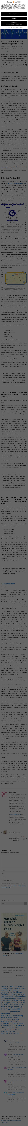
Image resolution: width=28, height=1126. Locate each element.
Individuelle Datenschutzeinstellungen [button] (14, 23)
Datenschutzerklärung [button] (15, 27)
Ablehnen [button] (14, 18)
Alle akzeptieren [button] (14, 14)
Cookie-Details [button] (7, 27)
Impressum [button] (21, 27)
